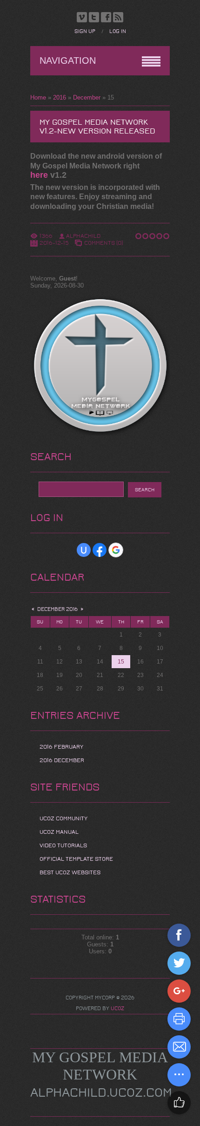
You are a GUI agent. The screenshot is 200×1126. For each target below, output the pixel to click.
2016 (59, 97)
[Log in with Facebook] (100, 550)
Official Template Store (76, 859)
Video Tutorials (63, 845)
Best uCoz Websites (70, 872)
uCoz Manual (59, 832)
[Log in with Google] (115, 550)
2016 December (62, 760)
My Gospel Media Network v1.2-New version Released (97, 126)
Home (38, 97)
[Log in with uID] (84, 550)
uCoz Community (63, 818)
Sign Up (84, 31)
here (39, 175)
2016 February (61, 747)
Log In (117, 31)
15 (121, 661)
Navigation (68, 60)
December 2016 (57, 609)
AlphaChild (83, 236)
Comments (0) (103, 243)
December (86, 97)
